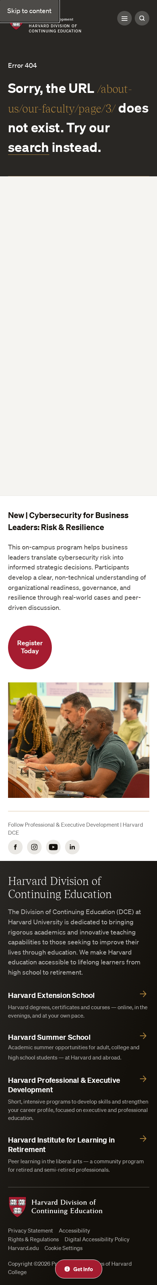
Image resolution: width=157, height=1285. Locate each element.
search (28, 147)
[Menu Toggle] (124, 18)
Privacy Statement (30, 1230)
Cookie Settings (64, 1248)
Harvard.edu (23, 1248)
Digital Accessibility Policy (97, 1239)
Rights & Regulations (33, 1239)
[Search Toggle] (142, 18)
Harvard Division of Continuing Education (60, 887)
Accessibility (74, 1230)
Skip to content (29, 11)
